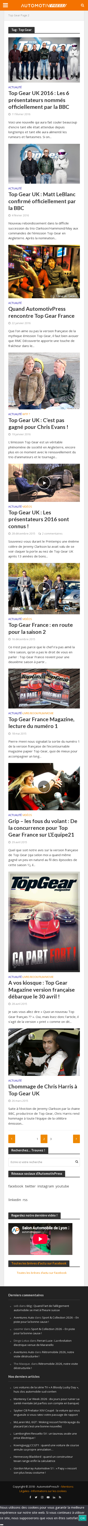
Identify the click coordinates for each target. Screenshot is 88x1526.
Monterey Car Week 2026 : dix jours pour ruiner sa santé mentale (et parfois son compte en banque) (46, 1401)
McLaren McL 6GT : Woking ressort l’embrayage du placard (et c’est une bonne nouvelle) (47, 1424)
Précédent (11, 1139)
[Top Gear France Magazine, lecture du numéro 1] (44, 688)
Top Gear (14, 15)
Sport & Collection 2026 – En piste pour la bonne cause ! (46, 1320)
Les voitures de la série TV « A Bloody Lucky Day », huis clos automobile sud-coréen (46, 1389)
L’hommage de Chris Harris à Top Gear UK (42, 1089)
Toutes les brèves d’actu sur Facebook (38, 1263)
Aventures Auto (24, 1317)
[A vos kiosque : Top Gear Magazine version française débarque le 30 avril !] (44, 921)
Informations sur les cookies (48, 1491)
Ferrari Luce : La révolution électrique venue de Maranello (43, 1343)
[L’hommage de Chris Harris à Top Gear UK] (44, 1052)
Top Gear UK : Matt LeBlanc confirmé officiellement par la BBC (42, 201)
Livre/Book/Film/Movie (38, 713)
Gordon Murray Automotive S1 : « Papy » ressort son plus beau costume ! (45, 1470)
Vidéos (27, 506)
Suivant (76, 1139)
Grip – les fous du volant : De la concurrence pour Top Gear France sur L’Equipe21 (42, 828)
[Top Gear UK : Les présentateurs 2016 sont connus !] (44, 482)
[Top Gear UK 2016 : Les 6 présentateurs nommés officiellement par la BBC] (44, 59)
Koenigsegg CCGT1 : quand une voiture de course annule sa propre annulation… (46, 1447)
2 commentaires (52, 533)
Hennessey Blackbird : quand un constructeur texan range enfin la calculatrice (43, 1459)
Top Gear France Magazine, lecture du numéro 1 (41, 722)
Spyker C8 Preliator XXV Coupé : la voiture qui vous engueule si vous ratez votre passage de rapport (47, 1412)
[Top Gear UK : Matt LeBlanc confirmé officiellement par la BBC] (44, 163)
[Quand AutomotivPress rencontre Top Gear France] (44, 271)
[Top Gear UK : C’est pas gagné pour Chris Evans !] (44, 380)
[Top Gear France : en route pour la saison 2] (44, 588)
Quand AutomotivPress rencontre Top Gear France (41, 312)
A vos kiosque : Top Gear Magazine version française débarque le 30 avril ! (41, 989)
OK (82, 1518)
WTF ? (26, 414)
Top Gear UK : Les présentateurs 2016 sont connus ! (38, 519)
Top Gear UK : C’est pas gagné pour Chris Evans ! (38, 423)
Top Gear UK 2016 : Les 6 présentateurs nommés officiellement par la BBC (38, 100)
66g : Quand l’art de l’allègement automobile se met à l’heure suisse (41, 1308)
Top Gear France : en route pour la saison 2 (40, 628)
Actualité (15, 87)
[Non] (1, 1524)
